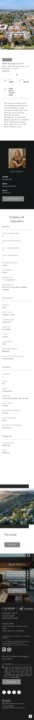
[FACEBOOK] (9, 692)
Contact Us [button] (17, 590)
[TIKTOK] (14, 692)
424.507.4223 (8, 615)
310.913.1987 (7, 179)
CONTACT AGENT (13, 199)
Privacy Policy (15, 677)
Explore (12, 545)
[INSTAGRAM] (4, 692)
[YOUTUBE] (19, 692)
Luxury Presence (8, 705)
